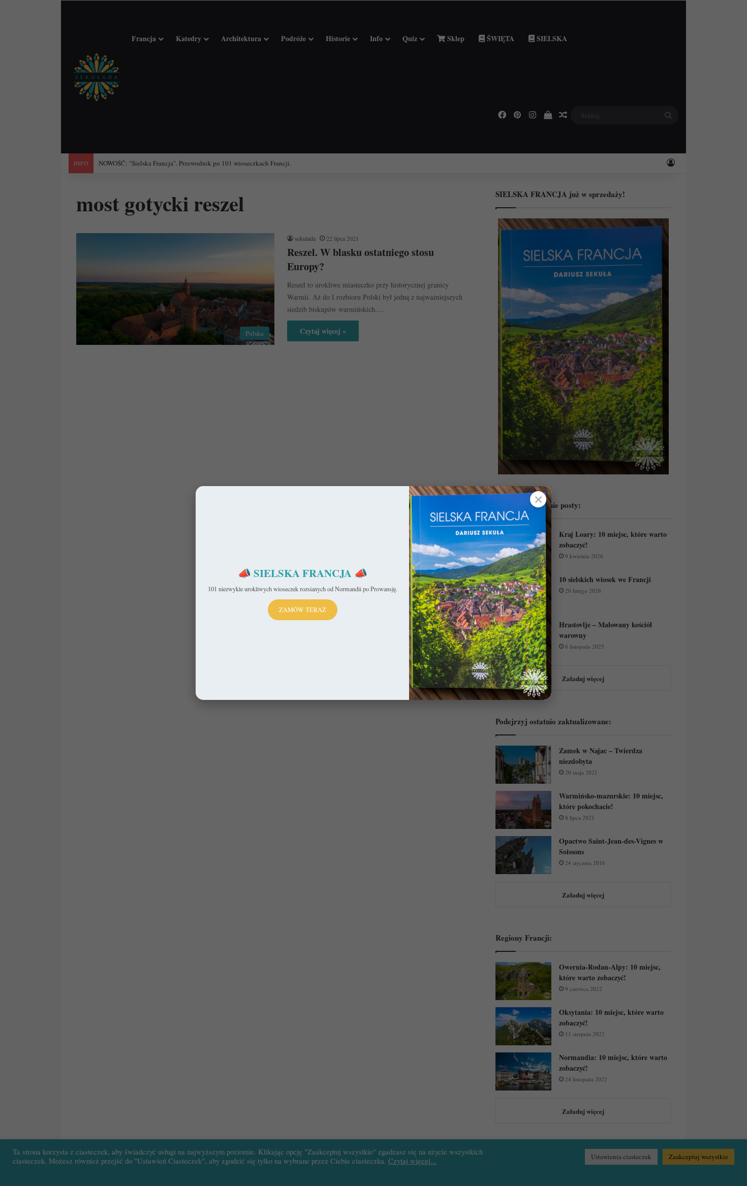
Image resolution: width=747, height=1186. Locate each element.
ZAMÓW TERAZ (302, 609)
